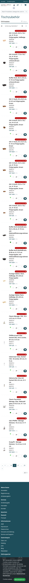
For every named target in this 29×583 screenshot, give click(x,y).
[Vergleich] (18, 5)
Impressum (4, 527)
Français (3, 518)
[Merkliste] (21, 5)
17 (18, 465)
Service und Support (7, 534)
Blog (2, 548)
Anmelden (4, 490)
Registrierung (5, 493)
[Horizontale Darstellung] (26, 26)
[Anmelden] (14, 5)
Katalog (3, 543)
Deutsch (25, 1)
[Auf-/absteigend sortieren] (2, 26)
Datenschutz (5, 529)
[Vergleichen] (16, 47)
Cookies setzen (7, 579)
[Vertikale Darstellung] (22, 26)
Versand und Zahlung (7, 532)
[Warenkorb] (25, 5)
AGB (2, 524)
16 (14, 465)
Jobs (2, 546)
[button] (21, 31)
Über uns (4, 540)
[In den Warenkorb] (25, 47)
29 (24, 465)
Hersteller (4, 506)
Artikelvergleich (5, 496)
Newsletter (4, 551)
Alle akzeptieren (19, 579)
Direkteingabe (5, 503)
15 (11, 465)
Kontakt (3, 508)
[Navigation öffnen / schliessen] (14, 8)
